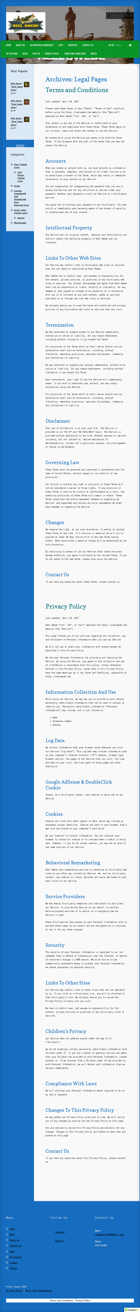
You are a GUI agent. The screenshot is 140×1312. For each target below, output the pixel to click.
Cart (60, 45)
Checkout (73, 45)
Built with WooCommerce (38, 1290)
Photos (36, 53)
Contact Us (88, 45)
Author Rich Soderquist (42, 45)
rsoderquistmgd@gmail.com (109, 1234)
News (25, 53)
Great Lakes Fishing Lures (20, 212)
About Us (20, 45)
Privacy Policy (52, 53)
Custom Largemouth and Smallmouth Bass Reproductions (21, 198)
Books (17, 186)
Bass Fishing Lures (20, 166)
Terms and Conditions (75, 53)
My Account (12, 53)
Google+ (59, 1241)
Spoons (21, 218)
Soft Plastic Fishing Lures (21, 177)
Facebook (60, 1232)
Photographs (20, 223)
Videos (93, 53)
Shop (12, 1234)
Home (8, 45)
